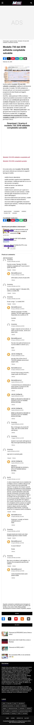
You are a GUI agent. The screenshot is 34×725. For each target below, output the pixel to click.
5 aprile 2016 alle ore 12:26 (17, 396)
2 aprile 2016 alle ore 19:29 (13, 451)
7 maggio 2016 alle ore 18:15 (17, 438)
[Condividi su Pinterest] (13, 58)
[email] (28, 618)
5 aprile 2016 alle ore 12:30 (17, 424)
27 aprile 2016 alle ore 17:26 (17, 542)
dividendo (22, 708)
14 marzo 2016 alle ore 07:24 (13, 286)
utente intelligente (16, 354)
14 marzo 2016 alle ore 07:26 (13, 298)
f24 (3, 711)
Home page (6, 41)
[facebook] (3, 618)
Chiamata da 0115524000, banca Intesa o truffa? (20, 633)
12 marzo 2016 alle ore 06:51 (13, 261)
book (15, 703)
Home (7, 718)
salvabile (14, 213)
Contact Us (20, 718)
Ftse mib (9, 703)
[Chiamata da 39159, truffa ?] (5, 648)
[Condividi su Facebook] (5, 58)
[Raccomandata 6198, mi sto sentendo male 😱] (5, 656)
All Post (27, 718)
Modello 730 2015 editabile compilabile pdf (16, 157)
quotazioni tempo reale (25, 711)
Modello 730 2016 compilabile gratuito (15, 161)
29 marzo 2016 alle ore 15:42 (17, 340)
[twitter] (9, 618)
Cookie (13, 718)
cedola (17, 705)
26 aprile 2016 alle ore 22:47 (13, 479)
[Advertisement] (17, 22)
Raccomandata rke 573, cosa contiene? (18, 246)
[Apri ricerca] (31, 3)
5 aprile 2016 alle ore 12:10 (17, 382)
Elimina (13, 280)
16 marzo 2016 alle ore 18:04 (17, 308)
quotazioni (14, 711)
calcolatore (21, 703)
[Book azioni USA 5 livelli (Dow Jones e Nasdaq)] (5, 641)
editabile (24, 211)
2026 (4, 703)
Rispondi (9, 293)
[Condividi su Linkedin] (17, 58)
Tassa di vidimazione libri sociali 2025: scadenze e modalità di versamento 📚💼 (19, 231)
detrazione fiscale (12, 708)
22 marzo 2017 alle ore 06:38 (13, 557)
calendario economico (8, 705)
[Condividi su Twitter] (9, 58)
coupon (4, 708)
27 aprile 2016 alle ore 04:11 (17, 516)
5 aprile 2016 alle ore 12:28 (17, 410)
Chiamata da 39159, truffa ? (16, 647)
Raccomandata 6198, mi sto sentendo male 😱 (19, 655)
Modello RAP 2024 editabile (18, 238)
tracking (14, 713)
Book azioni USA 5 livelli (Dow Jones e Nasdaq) (20, 641)
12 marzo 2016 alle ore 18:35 (17, 274)
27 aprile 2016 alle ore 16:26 (13, 531)
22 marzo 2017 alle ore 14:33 (17, 571)
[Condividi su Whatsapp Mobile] (21, 58)
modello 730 (7, 213)
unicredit (25, 713)
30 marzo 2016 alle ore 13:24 (17, 355)
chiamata (23, 705)
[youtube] (16, 618)
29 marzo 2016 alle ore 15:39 (17, 326)
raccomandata (6, 713)
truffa (19, 713)
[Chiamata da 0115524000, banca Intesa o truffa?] (5, 634)
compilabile (16, 211)
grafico (8, 711)
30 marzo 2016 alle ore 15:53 (17, 369)
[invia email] (25, 58)
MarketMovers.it (16, 273)
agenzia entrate (13, 41)
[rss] (22, 618)
